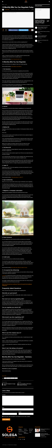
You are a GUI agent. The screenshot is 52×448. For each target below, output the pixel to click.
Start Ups (30, 430)
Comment (4, 394)
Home (3, 4)
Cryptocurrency (21, 431)
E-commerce (20, 434)
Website (20, 411)
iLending (3, 275)
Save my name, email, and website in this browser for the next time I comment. (16, 416)
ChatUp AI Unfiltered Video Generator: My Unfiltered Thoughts (40, 21)
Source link (4, 375)
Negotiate (12, 378)
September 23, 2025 (14, 9)
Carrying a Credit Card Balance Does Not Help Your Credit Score (45, 434)
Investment (26, 430)
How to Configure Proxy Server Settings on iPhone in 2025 (43, 28)
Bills (5, 378)
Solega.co (15, 444)
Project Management (26, 433)
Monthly (8, 378)
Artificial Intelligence (21, 430)
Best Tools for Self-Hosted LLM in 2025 (43, 41)
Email (3, 411)
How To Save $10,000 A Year (16, 59)
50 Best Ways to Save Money (16, 66)
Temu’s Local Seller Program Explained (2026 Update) (42, 36)
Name (3, 407)
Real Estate (31, 429)
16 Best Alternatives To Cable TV (17, 177)
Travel (30, 432)
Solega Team (7, 9)
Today (16, 378)
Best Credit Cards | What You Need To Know (19, 267)
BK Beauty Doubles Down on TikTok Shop (45, 429)
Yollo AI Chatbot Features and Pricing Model (44, 32)
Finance (6, 4)
